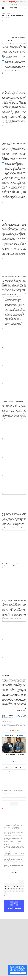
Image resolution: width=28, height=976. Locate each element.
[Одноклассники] (13, 730)
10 (5, 886)
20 (14, 888)
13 (14, 886)
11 (8, 886)
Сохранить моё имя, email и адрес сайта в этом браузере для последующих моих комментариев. (13, 792)
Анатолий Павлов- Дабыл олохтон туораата (14, 853)
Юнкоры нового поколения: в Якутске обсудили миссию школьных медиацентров (14, 842)
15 (20, 886)
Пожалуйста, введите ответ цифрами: (12, 795)
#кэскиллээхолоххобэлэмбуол (15, 725)
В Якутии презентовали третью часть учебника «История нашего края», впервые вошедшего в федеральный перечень (14, 837)
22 (20, 888)
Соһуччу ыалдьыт (8, 851)
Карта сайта (14, 2)
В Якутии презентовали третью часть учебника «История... (14, 755)
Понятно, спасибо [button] (18, 972)
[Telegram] (15, 730)
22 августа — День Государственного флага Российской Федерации (14, 824)
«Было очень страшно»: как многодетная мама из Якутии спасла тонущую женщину (14, 847)
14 (17, 886)
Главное (23, 725)
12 (11, 886)
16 (23, 886)
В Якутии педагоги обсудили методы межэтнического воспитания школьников (13, 831)
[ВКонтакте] (10, 730)
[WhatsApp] (18, 730)
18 (8, 888)
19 (11, 888)
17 (5, 888)
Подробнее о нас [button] (22, 970)
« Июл (5, 895)
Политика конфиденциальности (9, 808)
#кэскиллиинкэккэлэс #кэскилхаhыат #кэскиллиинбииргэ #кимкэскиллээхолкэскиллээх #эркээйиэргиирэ (14, 724)
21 (17, 888)
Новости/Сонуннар (6, 13)
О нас (17, 1)
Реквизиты (22, 1)
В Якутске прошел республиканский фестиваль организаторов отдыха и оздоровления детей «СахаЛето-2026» (13, 858)
